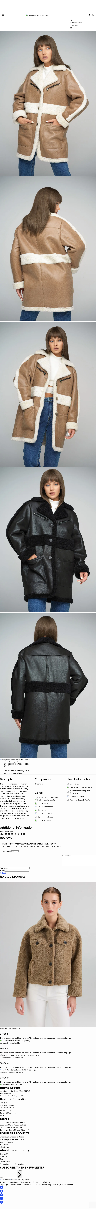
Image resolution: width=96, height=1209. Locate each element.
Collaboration (6, 1161)
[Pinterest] (1, 1195)
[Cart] (93, 15)
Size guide (4, 1103)
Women (6, 762)
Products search (76, 23)
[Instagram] (1, 1199)
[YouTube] (1, 1192)
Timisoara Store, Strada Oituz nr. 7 (14, 1130)
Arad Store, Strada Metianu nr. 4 (13, 1122)
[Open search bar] (71, 20)
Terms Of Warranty (8, 1113)
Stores (2, 1159)
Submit (20, 1170)
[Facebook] (1, 1188)
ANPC (47, 1182)
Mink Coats (4, 1147)
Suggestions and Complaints (12, 1164)
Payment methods (7, 1105)
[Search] (71, 28)
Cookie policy (38, 1182)
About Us (4, 1156)
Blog (2, 1115)
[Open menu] (3, 15)
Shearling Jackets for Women (17, 762)
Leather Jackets (6, 1142)
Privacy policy (25, 1182)
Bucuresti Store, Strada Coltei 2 (13, 1125)
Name (2, 868)
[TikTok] (1, 1203)
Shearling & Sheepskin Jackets (12, 1137)
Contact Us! (5, 1154)
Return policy (5, 1110)
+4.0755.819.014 (5, 1093)
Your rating (6, 851)
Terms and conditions (9, 1182)
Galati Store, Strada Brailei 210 (12, 1127)
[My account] (89, 15)
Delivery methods (7, 1108)
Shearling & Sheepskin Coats (12, 1139)
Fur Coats (4, 1144)
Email (2, 870)
